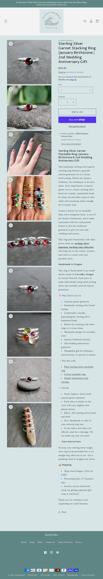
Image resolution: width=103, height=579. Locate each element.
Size (60, 85)
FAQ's (40, 542)
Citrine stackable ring (75, 374)
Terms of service (59, 575)
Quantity (61, 97)
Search (24, 542)
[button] (6, 21)
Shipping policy (72, 575)
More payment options (77, 126)
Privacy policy (45, 575)
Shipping (61, 72)
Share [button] (64, 512)
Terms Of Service (65, 542)
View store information (71, 144)
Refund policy (33, 575)
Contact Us (50, 542)
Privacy (78, 542)
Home (32, 542)
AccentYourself (19, 575)
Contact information (88, 575)
